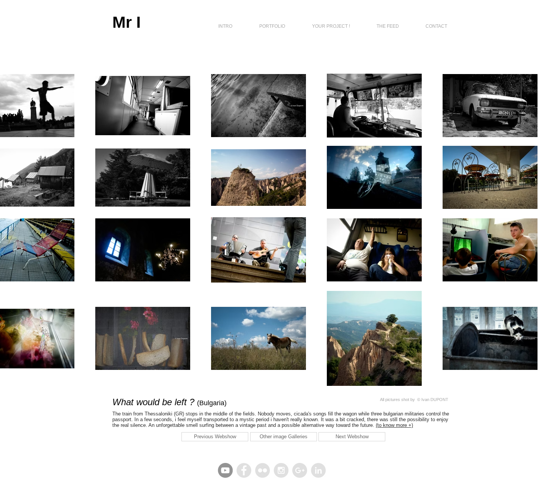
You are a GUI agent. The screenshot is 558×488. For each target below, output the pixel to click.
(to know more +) (394, 425)
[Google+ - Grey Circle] (299, 470)
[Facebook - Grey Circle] (243, 470)
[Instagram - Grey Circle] (281, 470)
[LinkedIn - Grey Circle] (318, 470)
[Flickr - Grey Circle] (262, 470)
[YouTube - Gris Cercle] (225, 470)
